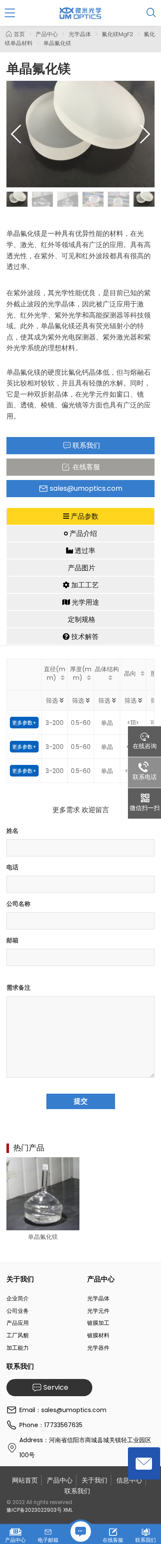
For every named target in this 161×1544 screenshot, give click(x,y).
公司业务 (17, 1311)
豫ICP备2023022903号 (34, 1509)
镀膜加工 (98, 1323)
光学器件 (98, 1348)
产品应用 (17, 1323)
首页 (19, 34)
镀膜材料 (98, 1335)
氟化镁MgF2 (117, 34)
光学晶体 (80, 34)
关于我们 (94, 1480)
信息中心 (129, 1480)
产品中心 (47, 34)
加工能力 (17, 1348)
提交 (81, 1101)
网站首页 (25, 1480)
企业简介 (17, 1298)
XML (68, 1509)
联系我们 (77, 1490)
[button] (144, 134)
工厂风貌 (17, 1335)
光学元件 (98, 1311)
